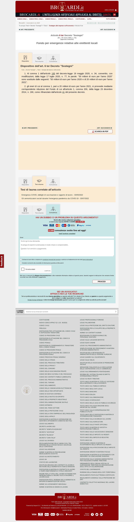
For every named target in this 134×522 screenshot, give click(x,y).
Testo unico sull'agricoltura (91, 422)
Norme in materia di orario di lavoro (53, 487)
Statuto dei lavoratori (48, 462)
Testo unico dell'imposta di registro (94, 437)
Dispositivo (25, 184)
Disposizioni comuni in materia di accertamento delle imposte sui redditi (95, 443)
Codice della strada (47, 360)
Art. (27, 29)
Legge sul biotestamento (49, 456)
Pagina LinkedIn (101, 513)
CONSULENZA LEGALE (106, 23)
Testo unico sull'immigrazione (92, 397)
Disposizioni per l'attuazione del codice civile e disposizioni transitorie (57, 332)
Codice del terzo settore (49, 408)
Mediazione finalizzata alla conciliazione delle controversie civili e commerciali (96, 368)
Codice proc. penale (65, 19)
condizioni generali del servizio (51, 259)
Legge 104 (43, 459)
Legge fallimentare (87, 322)
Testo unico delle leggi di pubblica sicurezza (98, 403)
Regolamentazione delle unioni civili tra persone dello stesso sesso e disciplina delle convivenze (55, 445)
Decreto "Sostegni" (36, 25)
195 (53, 73)
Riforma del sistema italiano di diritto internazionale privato (95, 375)
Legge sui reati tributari (89, 379)
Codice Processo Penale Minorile (52, 357)
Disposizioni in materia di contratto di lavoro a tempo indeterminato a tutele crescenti (57, 470)
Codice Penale (50, 19)
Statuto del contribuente (90, 469)
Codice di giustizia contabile (50, 394)
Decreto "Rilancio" (46, 435)
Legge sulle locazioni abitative (92, 340)
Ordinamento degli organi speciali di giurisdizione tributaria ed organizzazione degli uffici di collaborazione (96, 465)
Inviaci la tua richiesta (35, 300)
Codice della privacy (47, 365)
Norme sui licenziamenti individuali (52, 484)
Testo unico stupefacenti (90, 400)
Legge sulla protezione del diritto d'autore (97, 325)
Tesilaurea (39, 61)
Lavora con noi (67, 510)
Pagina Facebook (92, 513)
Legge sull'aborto (46, 423)
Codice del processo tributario (51, 363)
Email (21, 237)
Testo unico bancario (88, 391)
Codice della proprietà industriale (53, 399)
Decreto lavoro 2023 (47, 426)
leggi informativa (87, 259)
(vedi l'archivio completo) (67, 233)
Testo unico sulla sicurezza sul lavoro (95, 419)
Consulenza (53, 61)
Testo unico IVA (86, 440)
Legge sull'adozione (47, 449)
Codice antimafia (45, 405)
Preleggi (42, 328)
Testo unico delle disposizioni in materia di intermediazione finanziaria (97, 415)
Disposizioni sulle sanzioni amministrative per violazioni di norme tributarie (96, 459)
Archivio (91, 508)
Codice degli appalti (47, 416)
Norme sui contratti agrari (90, 333)
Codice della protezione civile (51, 411)
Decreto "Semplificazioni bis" (50, 429)
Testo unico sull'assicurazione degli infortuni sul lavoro (94, 406)
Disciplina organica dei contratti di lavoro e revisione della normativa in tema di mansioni (57, 465)
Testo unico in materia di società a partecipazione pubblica (93, 428)
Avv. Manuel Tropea (73, 503)
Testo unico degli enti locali (91, 389)
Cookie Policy (77, 508)
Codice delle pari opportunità (51, 391)
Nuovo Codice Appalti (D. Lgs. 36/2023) (53, 322)
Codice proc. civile (36, 19)
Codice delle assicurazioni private (52, 371)
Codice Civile (21, 19)
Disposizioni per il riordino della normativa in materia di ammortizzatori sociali (57, 480)
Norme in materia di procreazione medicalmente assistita (52, 453)
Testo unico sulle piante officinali (93, 424)
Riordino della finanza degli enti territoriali (97, 472)
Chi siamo (85, 508)
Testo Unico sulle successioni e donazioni (96, 432)
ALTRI (89, 19)
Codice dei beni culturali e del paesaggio (55, 374)
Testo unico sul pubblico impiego (93, 386)
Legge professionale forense (92, 320)
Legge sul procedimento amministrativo (95, 345)
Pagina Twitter (96, 513)
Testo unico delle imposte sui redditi (94, 434)
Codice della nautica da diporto (51, 396)
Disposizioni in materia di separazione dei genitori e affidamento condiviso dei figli (55, 420)
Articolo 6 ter (79, 25)
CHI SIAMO (91, 23)
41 (63, 92)
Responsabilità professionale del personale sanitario (93, 336)
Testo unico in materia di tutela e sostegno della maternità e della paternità (97, 382)
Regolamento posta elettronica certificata (97, 475)
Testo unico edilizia (87, 394)
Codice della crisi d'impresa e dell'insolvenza (57, 413)
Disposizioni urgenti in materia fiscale (95, 452)
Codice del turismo (46, 382)
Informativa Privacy (66, 508)
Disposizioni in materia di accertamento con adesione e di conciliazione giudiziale (97, 455)
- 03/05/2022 (52, 195)
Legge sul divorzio (46, 440)
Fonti (27, 25)
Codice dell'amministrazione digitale (53, 402)
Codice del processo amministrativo (53, 380)
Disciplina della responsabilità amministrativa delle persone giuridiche (96, 353)
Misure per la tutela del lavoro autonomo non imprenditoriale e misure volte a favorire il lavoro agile (57, 475)
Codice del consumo (47, 368)
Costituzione (80, 19)
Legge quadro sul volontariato (92, 357)
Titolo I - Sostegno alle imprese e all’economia (48, 69)
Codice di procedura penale (50, 350)
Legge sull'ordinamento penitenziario (95, 371)
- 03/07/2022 (55, 198)
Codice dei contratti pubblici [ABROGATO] (55, 377)
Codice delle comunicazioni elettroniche (55, 388)
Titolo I (59, 25)
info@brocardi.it (55, 508)
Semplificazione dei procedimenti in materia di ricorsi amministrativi (97, 349)
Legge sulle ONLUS (87, 360)
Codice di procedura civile (49, 335)
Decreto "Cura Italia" (47, 438)
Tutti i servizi (110, 19)
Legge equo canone (87, 343)
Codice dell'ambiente (47, 385)
